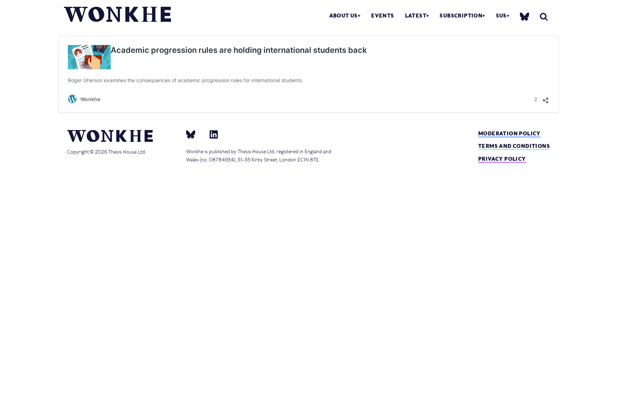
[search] (544, 17)
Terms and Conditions (514, 146)
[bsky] (524, 16)
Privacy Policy (502, 159)
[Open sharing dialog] (545, 98)
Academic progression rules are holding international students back (239, 50)
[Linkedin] (211, 134)
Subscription (461, 16)
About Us (343, 16)
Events (382, 16)
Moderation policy (509, 133)
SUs (501, 16)
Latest (415, 16)
